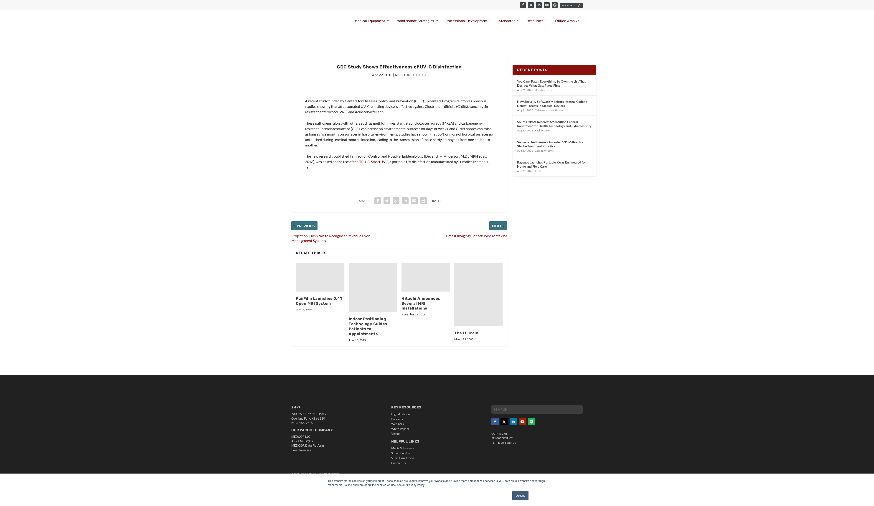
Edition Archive (567, 21)
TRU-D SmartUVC (373, 161)
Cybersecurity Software (549, 110)
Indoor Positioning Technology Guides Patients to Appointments (368, 326)
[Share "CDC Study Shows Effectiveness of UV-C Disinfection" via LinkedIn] (405, 200)
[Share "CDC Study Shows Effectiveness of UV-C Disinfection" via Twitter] (386, 200)
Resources (535, 21)
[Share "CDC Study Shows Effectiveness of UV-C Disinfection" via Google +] (396, 200)
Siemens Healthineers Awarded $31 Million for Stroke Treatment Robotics (550, 144)
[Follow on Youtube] (522, 421)
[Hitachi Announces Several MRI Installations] (425, 277)
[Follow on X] (504, 421)
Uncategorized (544, 90)
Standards (507, 21)
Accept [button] (520, 495)
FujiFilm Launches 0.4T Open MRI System (319, 301)
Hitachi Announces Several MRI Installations (420, 303)
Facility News (543, 130)
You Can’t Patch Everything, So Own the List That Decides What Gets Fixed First (551, 83)
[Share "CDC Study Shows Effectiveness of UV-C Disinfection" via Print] (423, 200)
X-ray (538, 171)
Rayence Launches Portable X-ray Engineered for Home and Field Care (551, 164)
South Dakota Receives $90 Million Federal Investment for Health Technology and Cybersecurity (554, 124)
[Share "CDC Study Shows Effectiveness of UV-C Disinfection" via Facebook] (377, 200)
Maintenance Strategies (415, 21)
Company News (544, 150)
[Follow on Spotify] (531, 421)
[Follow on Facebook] (495, 421)
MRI (398, 75)
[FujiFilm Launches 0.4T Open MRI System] (320, 277)
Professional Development (466, 21)
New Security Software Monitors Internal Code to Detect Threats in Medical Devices (552, 104)
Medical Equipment (370, 21)
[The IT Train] (478, 294)
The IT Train (466, 333)
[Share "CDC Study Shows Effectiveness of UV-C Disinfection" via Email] (414, 200)
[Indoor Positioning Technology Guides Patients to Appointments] (373, 287)
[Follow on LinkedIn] (513, 421)
